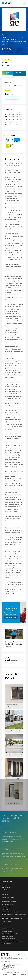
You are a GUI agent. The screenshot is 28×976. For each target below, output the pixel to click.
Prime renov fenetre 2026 (8, 904)
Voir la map (7, 89)
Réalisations (5, 65)
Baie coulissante (6, 887)
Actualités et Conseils (7, 928)
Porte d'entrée (5, 892)
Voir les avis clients (6, 49)
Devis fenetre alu (6, 924)
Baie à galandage (6, 890)
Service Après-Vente (7, 943)
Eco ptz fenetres (6, 909)
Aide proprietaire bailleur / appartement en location (14, 914)
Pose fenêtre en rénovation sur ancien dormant (13, 941)
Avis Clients (5, 62)
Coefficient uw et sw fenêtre (8, 938)
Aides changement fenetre (9, 901)
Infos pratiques (6, 59)
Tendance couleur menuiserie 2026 (10, 934)
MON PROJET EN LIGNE (11, 617)
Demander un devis (19, 73)
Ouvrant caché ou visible (7, 936)
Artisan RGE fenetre (6, 921)
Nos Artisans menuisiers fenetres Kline (12, 918)
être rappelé (8, 73)
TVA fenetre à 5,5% (6, 907)
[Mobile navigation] (24, 3)
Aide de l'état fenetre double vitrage (10, 911)
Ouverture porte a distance (8, 897)
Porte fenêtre (5, 894)
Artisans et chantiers (7, 931)
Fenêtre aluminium (6, 885)
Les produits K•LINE (7, 881)
